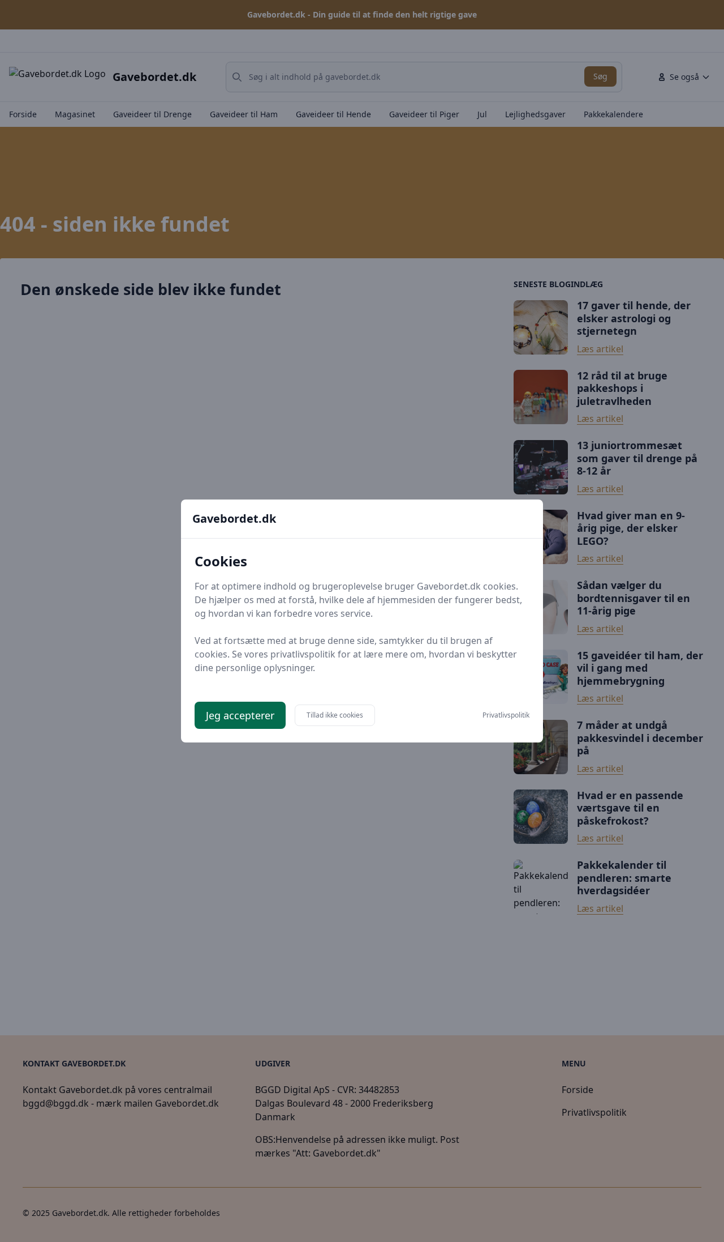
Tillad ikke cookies (335, 715)
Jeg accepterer (240, 715)
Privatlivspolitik (505, 715)
